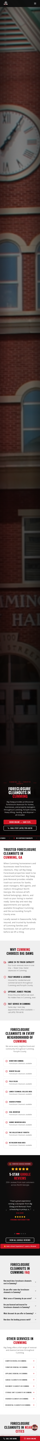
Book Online (31, 1438)
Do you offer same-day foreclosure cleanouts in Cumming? (16, 1290)
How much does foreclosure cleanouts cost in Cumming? (18, 1282)
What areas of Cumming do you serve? (18, 1298)
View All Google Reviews (20, 1240)
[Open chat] (35, 1427)
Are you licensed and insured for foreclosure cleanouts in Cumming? (17, 1305)
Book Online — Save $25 (20, 822)
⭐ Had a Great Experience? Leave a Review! (20, 1246)
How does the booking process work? (17, 1319)
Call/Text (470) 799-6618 (21, 828)
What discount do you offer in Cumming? (19, 1313)
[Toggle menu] (35, 3)
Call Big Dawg (11, 1438)
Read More (20, 1213)
